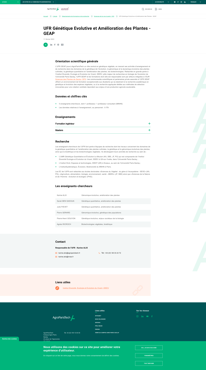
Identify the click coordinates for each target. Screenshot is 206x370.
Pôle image (98, 326)
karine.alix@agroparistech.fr (69, 253)
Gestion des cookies (9, 339)
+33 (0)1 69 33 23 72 (113, 253)
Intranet (98, 316)
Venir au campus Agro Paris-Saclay (107, 332)
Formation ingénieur (64, 123)
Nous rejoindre (100, 319)
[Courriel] (62, 45)
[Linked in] (51, 45)
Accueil (45, 16)
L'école (55, 16)
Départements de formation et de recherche (75, 16)
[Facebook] (54, 45)
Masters (59, 130)
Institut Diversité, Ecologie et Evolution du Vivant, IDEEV (86, 288)
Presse (97, 329)
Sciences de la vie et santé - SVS (104, 16)
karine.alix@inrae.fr (66, 257)
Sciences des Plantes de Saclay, (70, 79)
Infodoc (97, 322)
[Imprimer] (58, 45)
